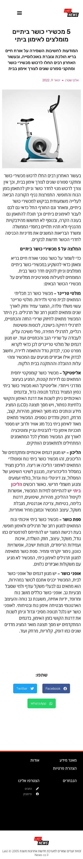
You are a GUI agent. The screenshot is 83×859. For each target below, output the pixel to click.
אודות (34, 760)
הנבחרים (70, 780)
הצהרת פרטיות (65, 768)
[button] (20, 13)
